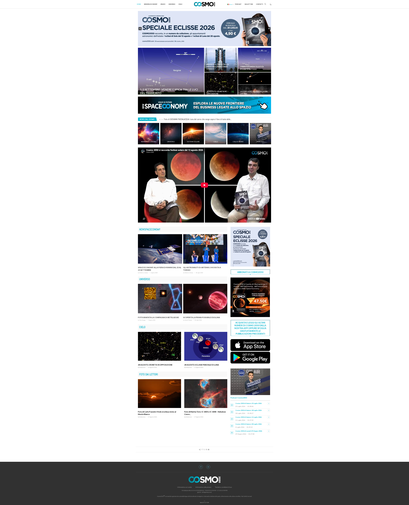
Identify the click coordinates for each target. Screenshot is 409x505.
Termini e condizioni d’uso (223, 487)
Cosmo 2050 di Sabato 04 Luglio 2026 (248, 424)
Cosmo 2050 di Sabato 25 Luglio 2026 (248, 403)
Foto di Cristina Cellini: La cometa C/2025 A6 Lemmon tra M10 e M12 (192, 119)
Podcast (238, 4)
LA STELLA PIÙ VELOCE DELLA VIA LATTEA (156, 317)
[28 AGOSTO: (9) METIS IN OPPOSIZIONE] (221, 84)
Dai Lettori (249, 4)
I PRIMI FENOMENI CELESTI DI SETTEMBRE (202, 367)
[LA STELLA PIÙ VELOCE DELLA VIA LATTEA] (254, 84)
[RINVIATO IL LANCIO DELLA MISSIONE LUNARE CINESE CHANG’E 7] (221, 60)
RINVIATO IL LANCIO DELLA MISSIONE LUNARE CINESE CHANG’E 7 (218, 66)
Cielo (180, 4)
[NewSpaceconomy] (148, 133)
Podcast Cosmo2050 (238, 398)
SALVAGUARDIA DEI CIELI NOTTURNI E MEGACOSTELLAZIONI (200, 268)
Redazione (142, 372)
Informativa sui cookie (184, 487)
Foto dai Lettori (148, 379)
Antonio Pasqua (143, 320)
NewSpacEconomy (150, 4)
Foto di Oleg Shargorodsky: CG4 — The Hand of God (204, 417)
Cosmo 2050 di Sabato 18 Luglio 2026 (248, 410)
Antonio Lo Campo (143, 273)
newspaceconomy (149, 229)
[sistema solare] (193, 133)
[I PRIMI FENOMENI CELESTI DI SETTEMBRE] (254, 60)
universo (144, 279)
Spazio (163, 4)
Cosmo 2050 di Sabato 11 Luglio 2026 (248, 417)
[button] (140, 28)
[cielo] (215, 133)
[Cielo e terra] (238, 133)
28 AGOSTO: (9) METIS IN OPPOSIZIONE (217, 92)
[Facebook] (201, 467)
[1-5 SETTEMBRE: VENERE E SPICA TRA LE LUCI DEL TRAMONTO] (171, 72)
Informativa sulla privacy (203, 487)
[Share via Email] (208, 449)
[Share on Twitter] (204, 449)
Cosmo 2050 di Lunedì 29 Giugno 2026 (248, 431)
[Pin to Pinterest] (206, 449)
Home (139, 4)
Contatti (259, 4)
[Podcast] (260, 133)
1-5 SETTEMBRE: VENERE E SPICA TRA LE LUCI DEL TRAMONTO (157, 368)
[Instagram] (208, 467)
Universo (171, 4)
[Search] (265, 4)
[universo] (171, 133)
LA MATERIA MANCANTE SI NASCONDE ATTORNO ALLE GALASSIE (204, 318)
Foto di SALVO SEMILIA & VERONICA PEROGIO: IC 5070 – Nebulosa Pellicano (159, 417)
